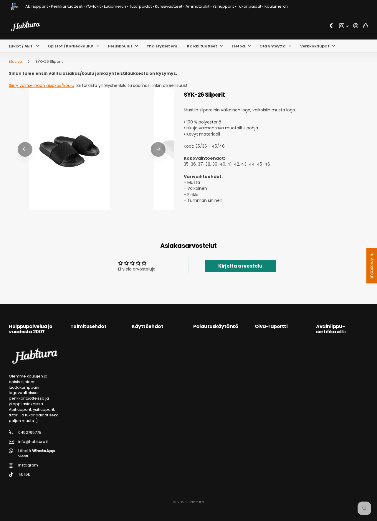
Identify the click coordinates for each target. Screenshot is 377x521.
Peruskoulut (120, 46)
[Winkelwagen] (365, 26)
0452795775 (29, 432)
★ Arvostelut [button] (372, 266)
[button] (25, 149)
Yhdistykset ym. (162, 46)
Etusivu (15, 61)
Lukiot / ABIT (21, 46)
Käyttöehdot (147, 326)
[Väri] (331, 26)
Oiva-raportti (271, 326)
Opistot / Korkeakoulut (71, 46)
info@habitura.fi (33, 441)
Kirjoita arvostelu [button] (240, 266)
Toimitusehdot (88, 326)
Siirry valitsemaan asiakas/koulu (41, 85)
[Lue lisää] (343, 26)
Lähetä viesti (36, 453)
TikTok (24, 474)
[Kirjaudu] (355, 26)
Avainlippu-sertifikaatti (330, 329)
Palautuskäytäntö (215, 326)
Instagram (28, 465)
